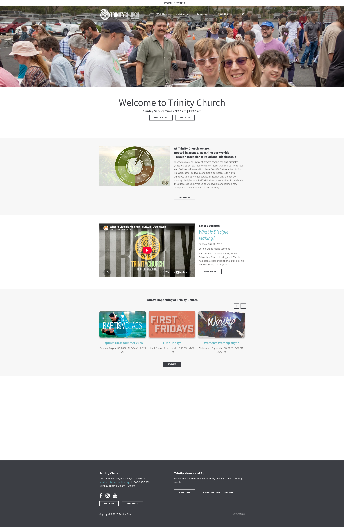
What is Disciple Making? (214, 235)
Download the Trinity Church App (217, 492)
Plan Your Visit (161, 117)
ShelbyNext (239, 513)
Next (243, 306)
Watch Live (185, 117)
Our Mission (184, 197)
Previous (236, 306)
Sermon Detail (210, 271)
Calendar (172, 364)
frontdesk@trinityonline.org (114, 482)
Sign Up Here (184, 492)
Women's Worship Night (221, 343)
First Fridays (172, 343)
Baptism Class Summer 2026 (123, 343)
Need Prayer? (133, 503)
